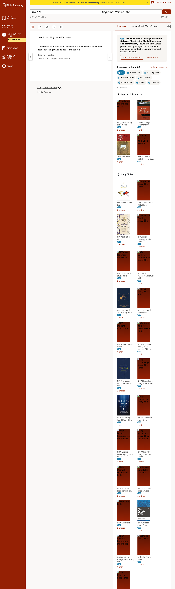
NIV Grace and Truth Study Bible (124, 311)
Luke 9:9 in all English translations (54, 58)
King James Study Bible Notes (124, 123)
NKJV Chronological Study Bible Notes (145, 382)
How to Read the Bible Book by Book (145, 158)
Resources (122, 26)
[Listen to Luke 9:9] (61, 27)
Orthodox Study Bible (144, 558)
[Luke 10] (110, 56)
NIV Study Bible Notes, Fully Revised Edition (144, 346)
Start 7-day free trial (132, 57)
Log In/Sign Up (163, 2)
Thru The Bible (123, 157)
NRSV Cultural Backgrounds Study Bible (125, 559)
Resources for (128, 67)
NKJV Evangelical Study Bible (144, 419)
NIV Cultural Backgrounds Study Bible (145, 275)
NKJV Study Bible (124, 523)
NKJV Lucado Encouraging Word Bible (125, 454)
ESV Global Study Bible (124, 203)
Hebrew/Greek (137, 26)
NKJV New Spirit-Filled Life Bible (144, 489)
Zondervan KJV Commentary (143, 123)
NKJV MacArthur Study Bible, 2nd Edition (144, 454)
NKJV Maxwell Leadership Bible (124, 489)
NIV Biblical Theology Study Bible (144, 239)
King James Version (47, 87)
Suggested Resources (131, 94)
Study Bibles (126, 174)
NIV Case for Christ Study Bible (125, 274)
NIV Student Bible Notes (124, 345)
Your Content (151, 26)
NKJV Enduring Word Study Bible (124, 419)
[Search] (166, 11)
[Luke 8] (30, 56)
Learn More (152, 57)
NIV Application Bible (124, 238)
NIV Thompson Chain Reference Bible (124, 383)
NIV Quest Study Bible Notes (144, 311)
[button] (160, 2)
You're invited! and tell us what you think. (89, 2)
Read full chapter (46, 55)
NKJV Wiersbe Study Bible (143, 524)
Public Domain (44, 92)
